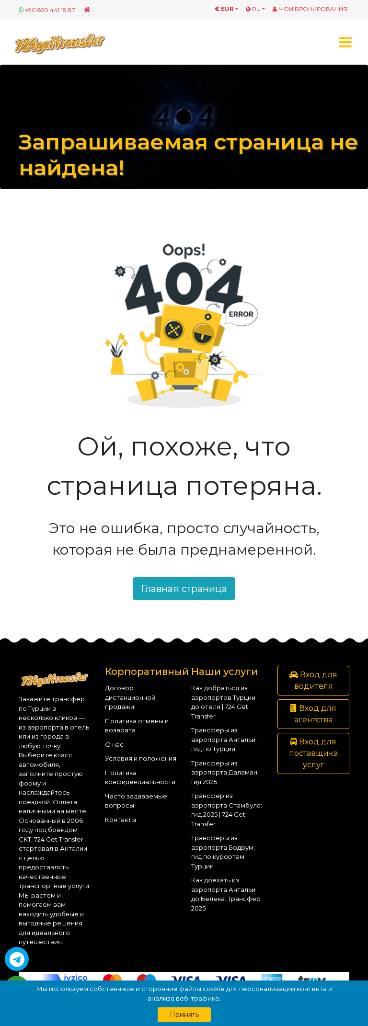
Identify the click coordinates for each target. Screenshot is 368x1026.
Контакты (120, 819)
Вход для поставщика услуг (313, 753)
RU (256, 8)
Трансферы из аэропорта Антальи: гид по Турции (224, 739)
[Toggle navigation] (345, 42)
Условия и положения (140, 758)
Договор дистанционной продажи (130, 697)
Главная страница (184, 588)
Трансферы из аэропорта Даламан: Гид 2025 (225, 772)
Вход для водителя (316, 680)
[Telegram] (17, 959)
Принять (184, 1014)
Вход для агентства (315, 714)
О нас (114, 744)
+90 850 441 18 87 (50, 9)
